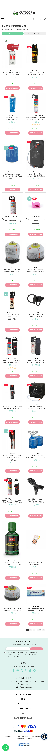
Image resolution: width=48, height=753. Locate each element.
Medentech (35, 606)
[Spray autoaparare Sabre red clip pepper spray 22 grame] (12, 391)
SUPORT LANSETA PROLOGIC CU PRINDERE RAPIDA (36, 315)
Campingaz (12, 115)
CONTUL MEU (23, 708)
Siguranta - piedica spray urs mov (35, 220)
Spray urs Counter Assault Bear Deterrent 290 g (12, 220)
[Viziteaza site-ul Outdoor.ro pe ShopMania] (24, 744)
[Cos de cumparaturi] (40, 19)
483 (39, 630)
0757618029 (25, 684)
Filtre (13, 33)
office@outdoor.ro (25, 687)
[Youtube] (18, 670)
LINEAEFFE (36, 560)
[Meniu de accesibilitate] (44, 736)
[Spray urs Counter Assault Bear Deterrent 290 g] (12, 205)
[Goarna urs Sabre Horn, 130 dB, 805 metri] (12, 53)
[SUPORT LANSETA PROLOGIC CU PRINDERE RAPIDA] (36, 300)
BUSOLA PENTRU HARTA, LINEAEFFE (36, 563)
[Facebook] (13, 670)
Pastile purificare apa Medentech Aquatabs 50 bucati (35, 609)
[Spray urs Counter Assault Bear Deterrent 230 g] (36, 103)
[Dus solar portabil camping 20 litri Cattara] (36, 154)
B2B (23, 699)
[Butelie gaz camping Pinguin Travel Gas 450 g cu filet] (12, 252)
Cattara (35, 172)
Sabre (12, 70)
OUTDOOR (36, 217)
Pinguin (12, 267)
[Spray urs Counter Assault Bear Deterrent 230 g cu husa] (12, 346)
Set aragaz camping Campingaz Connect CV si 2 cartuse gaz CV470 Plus (35, 456)
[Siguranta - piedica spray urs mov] (36, 205)
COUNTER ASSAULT (36, 115)
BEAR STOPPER (12, 312)
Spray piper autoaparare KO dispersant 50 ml (36, 74)
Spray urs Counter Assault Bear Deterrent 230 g (36, 118)
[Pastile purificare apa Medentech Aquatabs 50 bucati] (36, 594)
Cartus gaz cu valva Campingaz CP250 (12, 118)
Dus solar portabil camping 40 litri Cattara (36, 407)
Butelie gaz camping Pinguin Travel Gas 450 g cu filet (12, 271)
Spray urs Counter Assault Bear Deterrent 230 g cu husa (12, 361)
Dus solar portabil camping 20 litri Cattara (36, 175)
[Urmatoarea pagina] (43, 630)
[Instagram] (35, 670)
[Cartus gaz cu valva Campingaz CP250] (12, 103)
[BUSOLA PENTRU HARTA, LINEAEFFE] (36, 539)
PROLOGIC (36, 312)
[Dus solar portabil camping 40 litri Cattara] (36, 392)
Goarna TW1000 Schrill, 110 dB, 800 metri (12, 456)
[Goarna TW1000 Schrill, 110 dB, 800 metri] (12, 439)
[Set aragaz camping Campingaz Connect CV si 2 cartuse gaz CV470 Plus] (36, 439)
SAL (23, 713)
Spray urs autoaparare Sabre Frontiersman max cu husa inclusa (35, 361)
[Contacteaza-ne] (34, 19)
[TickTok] (30, 670)
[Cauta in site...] (45, 19)
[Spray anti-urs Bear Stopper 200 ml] (12, 300)
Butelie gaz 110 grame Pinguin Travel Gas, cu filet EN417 (12, 609)
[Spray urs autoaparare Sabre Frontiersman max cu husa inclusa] (36, 345)
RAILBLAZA (36, 498)
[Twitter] (22, 670)
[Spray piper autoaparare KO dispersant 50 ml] (36, 53)
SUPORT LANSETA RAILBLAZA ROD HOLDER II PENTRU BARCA (36, 501)
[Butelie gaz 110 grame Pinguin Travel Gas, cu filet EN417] (12, 593)
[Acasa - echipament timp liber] (24, 12)
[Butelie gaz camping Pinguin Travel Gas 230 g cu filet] (36, 253)
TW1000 (12, 453)
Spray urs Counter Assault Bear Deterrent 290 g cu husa (12, 501)
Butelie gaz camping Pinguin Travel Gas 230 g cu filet (35, 271)
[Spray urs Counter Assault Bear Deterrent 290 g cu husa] (12, 486)
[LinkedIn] (26, 670)
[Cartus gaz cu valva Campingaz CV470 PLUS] (12, 154)
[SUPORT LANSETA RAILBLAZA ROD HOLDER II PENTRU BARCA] (36, 486)
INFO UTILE (23, 704)
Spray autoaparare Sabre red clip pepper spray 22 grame (12, 407)
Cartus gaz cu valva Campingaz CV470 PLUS (12, 175)
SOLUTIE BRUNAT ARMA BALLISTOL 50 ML (12, 563)
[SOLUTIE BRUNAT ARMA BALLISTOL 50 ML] (12, 539)
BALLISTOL (36, 70)
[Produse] (3, 20)
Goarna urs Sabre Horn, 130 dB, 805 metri (12, 74)
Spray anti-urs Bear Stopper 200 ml (12, 315)
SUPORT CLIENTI (23, 694)
